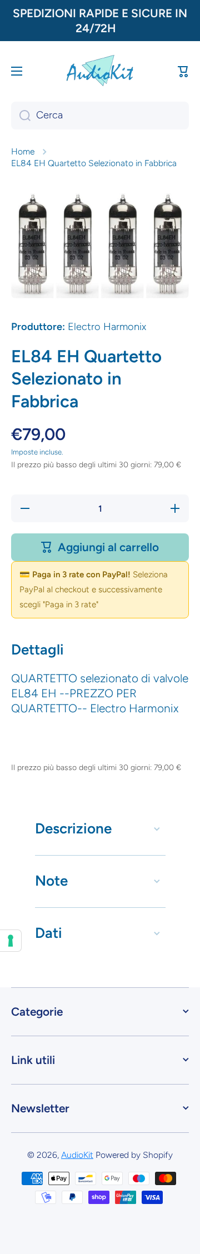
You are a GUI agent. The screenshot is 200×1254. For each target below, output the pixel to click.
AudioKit (77, 1155)
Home (22, 151)
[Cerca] (21, 115)
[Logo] (100, 70)
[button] (183, 71)
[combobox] (100, 115)
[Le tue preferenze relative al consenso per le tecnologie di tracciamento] (10, 940)
